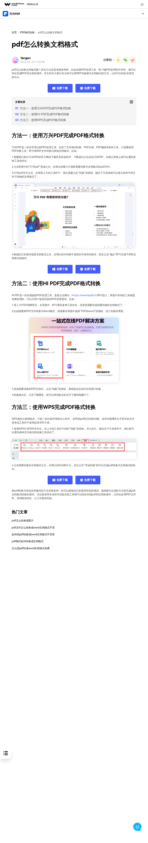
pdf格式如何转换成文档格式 (27, 541)
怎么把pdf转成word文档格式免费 (31, 548)
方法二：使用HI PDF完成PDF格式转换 (44, 114)
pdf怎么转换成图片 (23, 520)
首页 (14, 32)
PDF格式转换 (27, 32)
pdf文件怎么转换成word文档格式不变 (33, 527)
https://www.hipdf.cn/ (84, 295)
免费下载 (62, 88)
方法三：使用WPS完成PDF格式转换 (43, 120)
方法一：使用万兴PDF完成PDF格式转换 (45, 108)
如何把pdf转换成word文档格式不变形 (33, 534)
